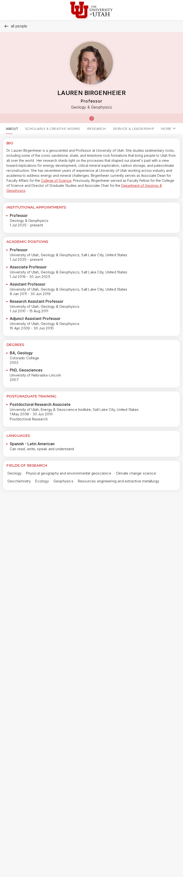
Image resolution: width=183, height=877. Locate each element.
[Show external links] (91, 118)
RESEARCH (96, 129)
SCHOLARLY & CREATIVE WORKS (52, 129)
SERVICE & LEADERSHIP (133, 129)
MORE (166, 129)
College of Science (56, 180)
